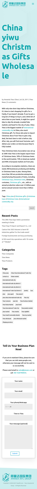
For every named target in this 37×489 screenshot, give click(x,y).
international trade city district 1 (12, 283)
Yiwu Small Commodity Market (11, 315)
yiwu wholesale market (20, 318)
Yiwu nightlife (25, 311)
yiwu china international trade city (12, 297)
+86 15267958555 (19, 373)
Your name (18, 381)
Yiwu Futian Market (8, 304)
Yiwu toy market (26, 315)
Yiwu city (26, 297)
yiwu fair (15, 301)
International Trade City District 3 (12, 290)
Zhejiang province (8, 322)
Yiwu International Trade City (11, 308)
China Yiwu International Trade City (21, 273)
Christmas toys (7, 180)
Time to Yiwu (18, 414)
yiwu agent (11, 294)
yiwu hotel (18, 304)
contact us (6, 276)
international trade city (9, 280)
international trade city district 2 (12, 287)
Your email (18, 391)
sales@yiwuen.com (25, 370)
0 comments (11, 102)
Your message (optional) (19, 424)
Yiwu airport (19, 294)
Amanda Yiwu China (11, 99)
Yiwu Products (7, 261)
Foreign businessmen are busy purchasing (17, 236)
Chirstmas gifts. (21, 196)
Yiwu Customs (7, 301)
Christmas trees (19, 180)
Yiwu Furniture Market (26, 301)
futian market (15, 276)
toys (31, 290)
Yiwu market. (15, 311)
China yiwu (10, 196)
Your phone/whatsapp (18, 402)
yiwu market (6, 311)
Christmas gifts (15, 182)
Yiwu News (6, 257)
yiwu (4, 294)
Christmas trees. (13, 199)
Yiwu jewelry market (27, 308)
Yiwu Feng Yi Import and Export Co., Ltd (16, 226)
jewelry (26, 290)
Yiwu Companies (8, 254)
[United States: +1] (7, 407)
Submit (15, 453)
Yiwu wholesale (7, 318)
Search (32, 208)
